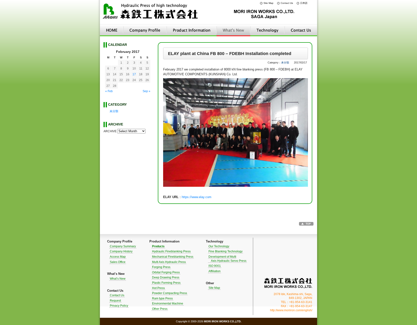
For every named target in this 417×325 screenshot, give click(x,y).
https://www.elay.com (196, 197)
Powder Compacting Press (169, 293)
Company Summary (123, 246)
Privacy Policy (119, 305)
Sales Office (117, 262)
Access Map (118, 256)
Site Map (268, 3)
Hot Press (158, 288)
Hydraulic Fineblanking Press (171, 251)
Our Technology (218, 246)
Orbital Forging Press (166, 272)
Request (115, 300)
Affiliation (214, 271)
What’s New (233, 30)
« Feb (109, 91)
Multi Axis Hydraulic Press (169, 262)
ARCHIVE (110, 131)
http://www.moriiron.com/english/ (291, 310)
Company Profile (145, 30)
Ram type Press (162, 298)
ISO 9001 (214, 266)
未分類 (285, 62)
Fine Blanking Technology (225, 251)
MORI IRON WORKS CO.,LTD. (288, 283)
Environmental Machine (167, 303)
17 (134, 74)
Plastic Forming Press (166, 282)
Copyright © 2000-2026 (208, 321)
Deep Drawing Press (165, 277)
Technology (267, 30)
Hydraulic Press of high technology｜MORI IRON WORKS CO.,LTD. (150, 12)
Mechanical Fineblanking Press (172, 256)
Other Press (159, 309)
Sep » (146, 91)
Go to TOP (306, 224)
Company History (121, 251)
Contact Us (287, 3)
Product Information (191, 30)
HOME (111, 30)
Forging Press (161, 267)
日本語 (303, 3)
